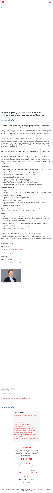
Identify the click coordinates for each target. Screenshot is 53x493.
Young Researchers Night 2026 (21, 424)
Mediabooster (43, 489)
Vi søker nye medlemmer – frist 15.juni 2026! (25, 430)
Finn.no (14, 253)
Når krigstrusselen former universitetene (24, 428)
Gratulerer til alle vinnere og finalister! (23, 432)
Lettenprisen (7, 398)
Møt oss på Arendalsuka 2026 (21, 419)
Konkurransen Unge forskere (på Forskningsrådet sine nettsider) (19, 397)
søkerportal (21, 249)
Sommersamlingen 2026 (20, 426)
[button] (22, 459)
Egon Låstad (29, 490)
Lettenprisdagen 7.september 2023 (21, 398)
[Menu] (50, 2)
